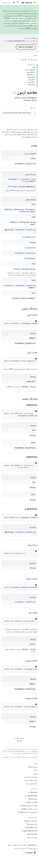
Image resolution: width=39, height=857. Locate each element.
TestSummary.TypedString (25, 164)
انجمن (24, 845)
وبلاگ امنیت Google (31, 802)
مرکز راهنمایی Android (30, 821)
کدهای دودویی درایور (31, 784)
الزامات (35, 770)
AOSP (35, 55)
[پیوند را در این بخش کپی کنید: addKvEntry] (24, 405)
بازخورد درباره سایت (20, 848)
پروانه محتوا (34, 751)
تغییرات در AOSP (31, 28)
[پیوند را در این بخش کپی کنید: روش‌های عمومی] (19, 399)
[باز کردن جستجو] (18, 2)
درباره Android (32, 845)
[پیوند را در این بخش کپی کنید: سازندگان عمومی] (19, 308)
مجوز (9, 845)
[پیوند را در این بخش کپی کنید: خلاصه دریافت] (24, 579)
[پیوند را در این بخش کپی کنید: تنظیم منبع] (26, 613)
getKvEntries (30, 237)
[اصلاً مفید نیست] (22, 59)
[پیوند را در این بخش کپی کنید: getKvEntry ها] (22, 509)
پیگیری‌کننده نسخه (32, 837)
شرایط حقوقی (17, 845)
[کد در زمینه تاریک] (36, 321)
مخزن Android (32, 767)
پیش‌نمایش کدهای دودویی (30, 777)
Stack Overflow (32, 834)
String (32, 387)
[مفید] (25, 59)
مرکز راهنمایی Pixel (32, 824)
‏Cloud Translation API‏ (16, 41)
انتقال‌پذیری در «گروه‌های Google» (27, 812)
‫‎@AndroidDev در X (31, 796)
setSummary (8, 285)
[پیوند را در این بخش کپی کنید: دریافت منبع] (26, 545)
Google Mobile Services (29, 831)
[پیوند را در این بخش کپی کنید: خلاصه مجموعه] (23, 661)
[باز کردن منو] (35, 2)
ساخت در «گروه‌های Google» (28, 809)
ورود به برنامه (6, 2)
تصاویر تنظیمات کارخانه (31, 780)
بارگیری (35, 774)
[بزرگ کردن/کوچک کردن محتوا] (27, 64)
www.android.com (31, 827)
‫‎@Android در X (32, 792)
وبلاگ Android (33, 799)
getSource (31, 248)
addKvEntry (8, 209)
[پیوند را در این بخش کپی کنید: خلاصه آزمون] (24, 315)
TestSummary (13, 179)
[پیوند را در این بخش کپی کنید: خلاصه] (28, 146)
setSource (17, 269)
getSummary (30, 258)
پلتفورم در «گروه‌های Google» (28, 805)
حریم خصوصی (32, 848)
